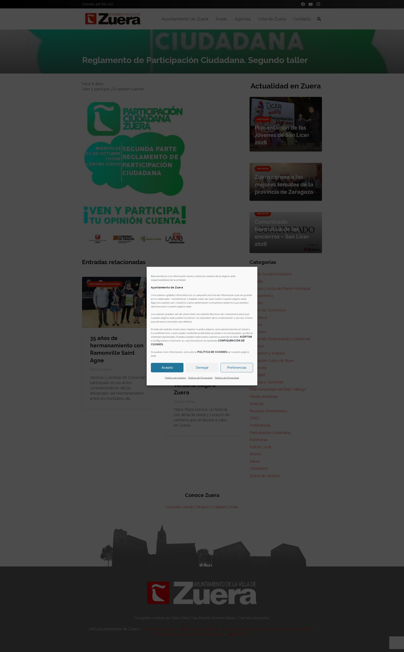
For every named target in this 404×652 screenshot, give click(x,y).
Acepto (167, 368)
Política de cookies (175, 377)
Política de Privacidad (200, 377)
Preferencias (236, 368)
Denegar (202, 368)
